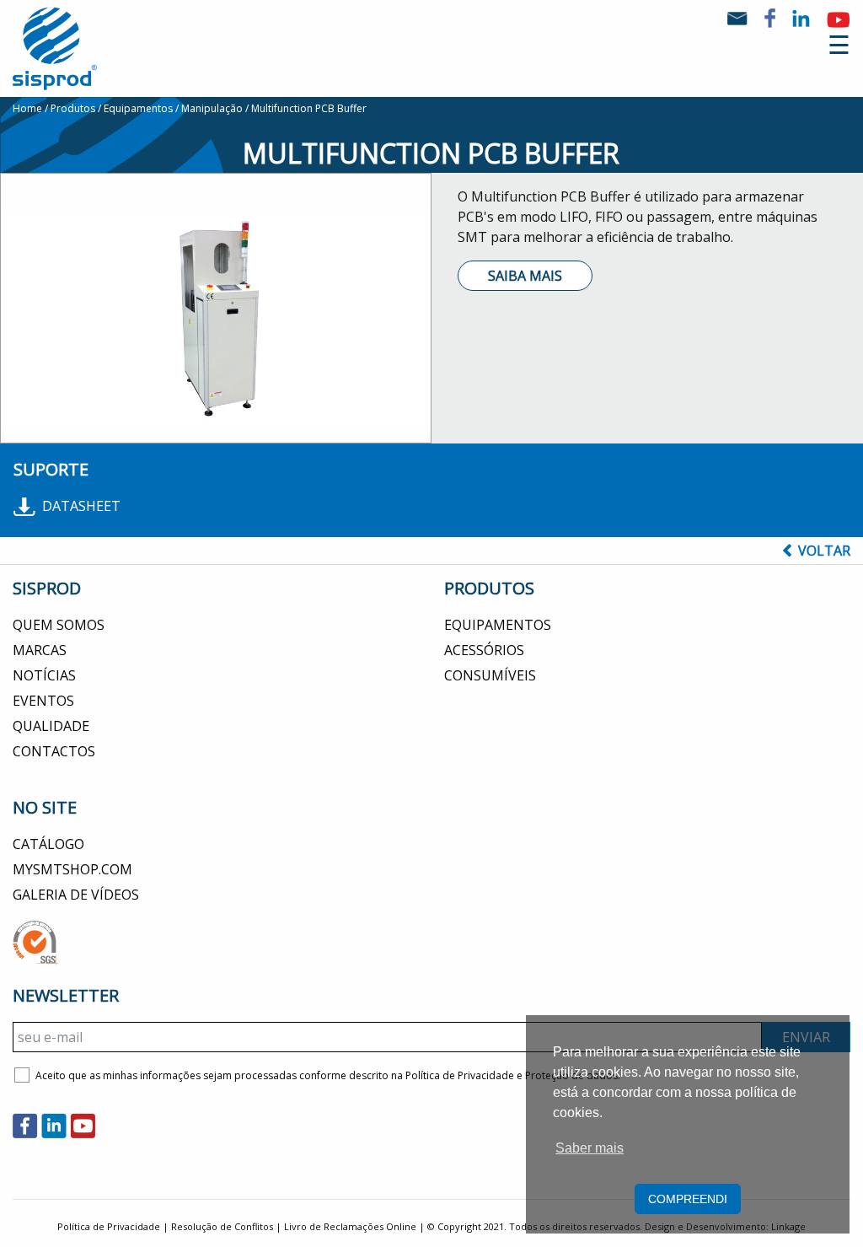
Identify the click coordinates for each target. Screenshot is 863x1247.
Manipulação (212, 108)
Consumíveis (490, 675)
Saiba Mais (525, 275)
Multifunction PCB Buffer (309, 108)
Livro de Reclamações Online (350, 1226)
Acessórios (484, 650)
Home (27, 108)
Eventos (43, 700)
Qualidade (51, 726)
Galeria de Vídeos (76, 894)
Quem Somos (59, 624)
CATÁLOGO (48, 844)
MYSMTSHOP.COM (72, 869)
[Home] (55, 47)
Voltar (824, 550)
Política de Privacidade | (114, 1226)
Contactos (54, 751)
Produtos (73, 108)
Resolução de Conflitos (222, 1226)
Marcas (40, 650)
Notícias (44, 675)
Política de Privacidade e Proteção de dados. (512, 1075)
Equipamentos (138, 108)
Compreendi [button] (687, 1199)
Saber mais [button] (589, 1148)
